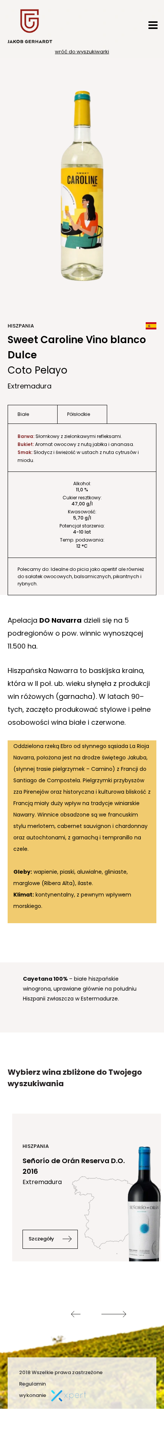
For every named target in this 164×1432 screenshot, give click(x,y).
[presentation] (75, 1314)
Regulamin (32, 1383)
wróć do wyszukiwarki (82, 51)
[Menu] (153, 25)
